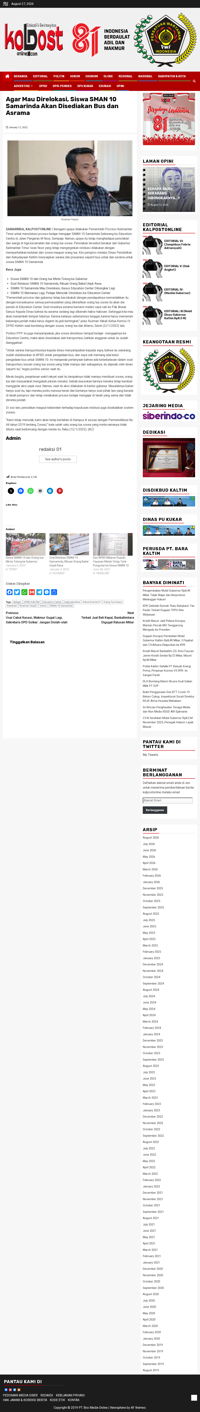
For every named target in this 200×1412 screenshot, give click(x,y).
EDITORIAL (40, 76)
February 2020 (152, 1332)
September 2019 (153, 1364)
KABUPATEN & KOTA (172, 76)
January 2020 (151, 1338)
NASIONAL (145, 76)
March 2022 (150, 1174)
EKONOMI (92, 76)
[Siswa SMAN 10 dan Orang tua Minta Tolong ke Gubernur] (26, 544)
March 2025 (150, 945)
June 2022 (149, 1154)
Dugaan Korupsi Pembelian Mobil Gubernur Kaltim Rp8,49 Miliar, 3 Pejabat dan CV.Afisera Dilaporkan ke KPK (168, 640)
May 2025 (149, 933)
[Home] (7, 76)
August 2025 (151, 913)
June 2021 (149, 1231)
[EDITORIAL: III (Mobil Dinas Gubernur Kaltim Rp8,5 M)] (152, 315)
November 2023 (153, 1047)
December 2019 (153, 1345)
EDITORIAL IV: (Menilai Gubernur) (177, 291)
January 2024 (151, 1034)
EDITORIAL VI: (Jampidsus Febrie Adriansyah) (177, 244)
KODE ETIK (57, 1400)
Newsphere (118, 1407)
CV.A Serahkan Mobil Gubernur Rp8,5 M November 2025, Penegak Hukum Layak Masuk (168, 722)
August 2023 (151, 1066)
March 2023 (150, 1097)
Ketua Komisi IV (91, 602)
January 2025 (151, 958)
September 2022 (153, 1135)
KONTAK (73, 1400)
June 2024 (149, 1002)
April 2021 (149, 1243)
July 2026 (149, 844)
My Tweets (150, 755)
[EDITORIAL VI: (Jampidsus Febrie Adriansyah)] (152, 245)
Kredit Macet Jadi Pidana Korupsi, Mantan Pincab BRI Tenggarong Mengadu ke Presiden (164, 625)
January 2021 (151, 1262)
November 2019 (153, 1351)
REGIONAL (126, 76)
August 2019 (151, 1370)
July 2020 (149, 1300)
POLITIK (59, 76)
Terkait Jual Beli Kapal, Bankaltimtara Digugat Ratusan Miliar (107, 617)
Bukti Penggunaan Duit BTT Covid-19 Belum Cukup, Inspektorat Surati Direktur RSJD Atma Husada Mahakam (168, 696)
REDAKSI (46, 1395)
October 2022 (151, 1129)
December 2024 (153, 964)
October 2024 (151, 977)
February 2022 (152, 1180)
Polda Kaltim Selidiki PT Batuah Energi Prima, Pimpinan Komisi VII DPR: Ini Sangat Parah (167, 671)
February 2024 (152, 1028)
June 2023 (149, 1078)
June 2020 (149, 1307)
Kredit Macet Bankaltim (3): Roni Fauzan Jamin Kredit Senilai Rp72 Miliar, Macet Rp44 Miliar (168, 655)
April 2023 (149, 1091)
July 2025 (149, 920)
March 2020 (150, 1326)
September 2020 (153, 1288)
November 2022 (153, 1123)
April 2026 (149, 863)
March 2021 (150, 1250)
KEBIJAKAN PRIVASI (70, 1395)
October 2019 (151, 1357)
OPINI (120, 86)
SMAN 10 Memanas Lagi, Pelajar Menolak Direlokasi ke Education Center (60, 293)
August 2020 (151, 1294)
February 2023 (152, 1104)
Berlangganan (155, 810)
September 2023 (153, 1059)
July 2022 (149, 1148)
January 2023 (151, 1110)
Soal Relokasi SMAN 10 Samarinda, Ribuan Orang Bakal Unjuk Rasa (56, 283)
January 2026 (151, 882)
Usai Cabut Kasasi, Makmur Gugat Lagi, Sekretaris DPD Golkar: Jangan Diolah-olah (36, 617)
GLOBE (108, 76)
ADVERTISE (22, 86)
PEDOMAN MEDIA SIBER (20, 1395)
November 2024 (153, 971)
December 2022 (153, 1116)
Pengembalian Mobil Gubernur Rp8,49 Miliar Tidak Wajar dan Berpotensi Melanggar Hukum (166, 595)
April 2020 (149, 1319)
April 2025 (149, 939)
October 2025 (151, 901)
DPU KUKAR (85, 86)
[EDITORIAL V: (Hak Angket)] (152, 268)
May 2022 (149, 1161)
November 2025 (153, 895)
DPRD (43, 86)
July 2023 (149, 1072)
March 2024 (150, 1021)
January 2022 (151, 1186)
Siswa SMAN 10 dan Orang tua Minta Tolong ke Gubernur (49, 279)
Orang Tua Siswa (112, 602)
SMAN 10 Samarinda (61, 605)
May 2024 (149, 1009)
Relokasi (12, 605)
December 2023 (153, 1040)
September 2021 (153, 1212)
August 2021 (151, 1218)
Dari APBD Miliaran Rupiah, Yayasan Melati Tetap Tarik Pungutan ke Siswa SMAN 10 (111, 561)
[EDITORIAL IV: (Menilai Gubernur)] (152, 292)
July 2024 (149, 996)
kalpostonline (72, 602)
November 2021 (153, 1199)
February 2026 (152, 875)
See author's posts (58, 459)
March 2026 (150, 869)
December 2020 (153, 1269)
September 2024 (153, 983)
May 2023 (149, 1085)
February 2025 (152, 951)
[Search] (194, 81)
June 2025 (149, 926)
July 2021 (149, 1224)
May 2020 (149, 1313)
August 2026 (151, 837)
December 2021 (153, 1192)
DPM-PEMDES (62, 86)
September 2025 (153, 907)
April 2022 (149, 1167)
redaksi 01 (50, 449)
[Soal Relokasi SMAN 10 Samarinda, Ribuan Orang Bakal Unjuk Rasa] (69, 544)
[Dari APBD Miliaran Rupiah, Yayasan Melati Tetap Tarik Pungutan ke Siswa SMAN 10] (113, 544)
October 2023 (151, 1053)
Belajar (17, 602)
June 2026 (149, 850)
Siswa (43, 605)
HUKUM (75, 76)
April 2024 (149, 1015)
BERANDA (20, 76)
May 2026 (149, 856)
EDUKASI (105, 86)
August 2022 (151, 1142)
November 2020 (153, 1275)
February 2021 (152, 1256)
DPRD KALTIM (31, 602)
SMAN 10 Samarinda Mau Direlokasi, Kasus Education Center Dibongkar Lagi (63, 288)
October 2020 (151, 1281)
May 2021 (149, 1237)
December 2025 (153, 888)
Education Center (52, 602)
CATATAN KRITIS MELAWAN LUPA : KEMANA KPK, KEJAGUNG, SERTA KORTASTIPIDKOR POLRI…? (164, 186)
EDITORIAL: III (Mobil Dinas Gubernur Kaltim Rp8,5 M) (178, 315)
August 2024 (151, 990)
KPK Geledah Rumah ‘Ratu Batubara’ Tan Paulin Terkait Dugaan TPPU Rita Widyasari (169, 610)
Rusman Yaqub (28, 605)
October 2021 (151, 1205)
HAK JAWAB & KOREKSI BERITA (25, 1400)
